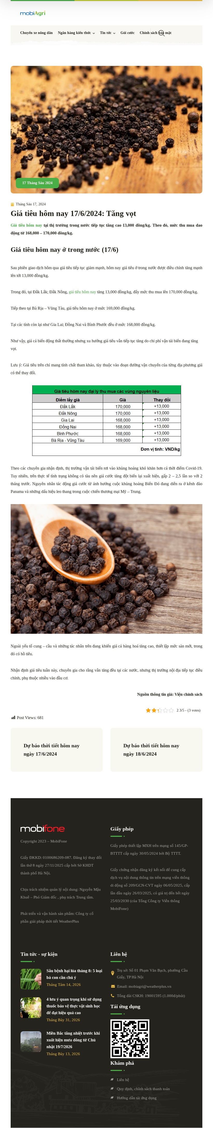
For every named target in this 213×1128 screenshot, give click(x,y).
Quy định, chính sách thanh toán (143, 1089)
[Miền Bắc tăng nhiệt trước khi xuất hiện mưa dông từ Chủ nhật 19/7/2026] (31, 1041)
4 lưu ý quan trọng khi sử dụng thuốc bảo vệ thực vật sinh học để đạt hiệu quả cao (74, 1006)
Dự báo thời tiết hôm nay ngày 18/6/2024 (152, 750)
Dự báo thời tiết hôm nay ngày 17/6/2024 (52, 750)
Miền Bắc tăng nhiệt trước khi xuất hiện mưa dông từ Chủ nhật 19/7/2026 (73, 1040)
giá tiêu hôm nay (82, 292)
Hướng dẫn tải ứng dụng (137, 1098)
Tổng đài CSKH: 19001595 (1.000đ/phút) (151, 996)
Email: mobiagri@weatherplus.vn (144, 986)
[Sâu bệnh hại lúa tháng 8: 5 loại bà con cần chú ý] (31, 979)
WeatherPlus (69, 921)
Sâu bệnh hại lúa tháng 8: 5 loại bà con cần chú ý (74, 974)
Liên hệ (123, 1080)
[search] (161, 33)
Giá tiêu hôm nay (26, 225)
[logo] (32, 13)
